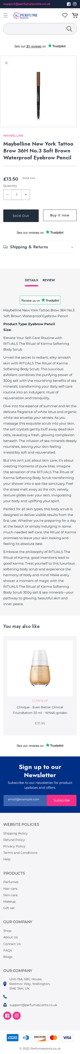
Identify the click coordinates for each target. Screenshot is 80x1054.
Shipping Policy (15, 833)
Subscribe (62, 800)
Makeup (9, 902)
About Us (10, 937)
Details (31, 280)
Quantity (10, 185)
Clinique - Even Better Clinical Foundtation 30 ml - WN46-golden (40, 710)
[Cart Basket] (75, 15)
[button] (5, 15)
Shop (7, 931)
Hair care (10, 889)
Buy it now (60, 215)
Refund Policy (14, 840)
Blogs (7, 957)
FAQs (7, 950)
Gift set (9, 908)
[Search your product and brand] (69, 29)
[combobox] (40, 29)
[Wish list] (65, 15)
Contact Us (12, 944)
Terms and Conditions (20, 853)
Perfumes (10, 882)
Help (6, 859)
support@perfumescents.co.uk (27, 4)
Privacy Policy (14, 846)
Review (49, 280)
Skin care (10, 895)
